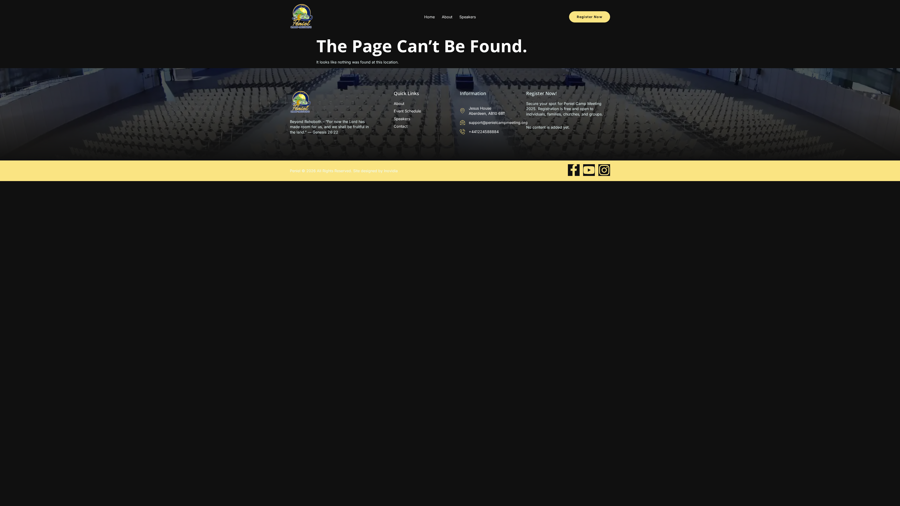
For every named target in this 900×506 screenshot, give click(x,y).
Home (429, 17)
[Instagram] (604, 170)
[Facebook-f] (574, 170)
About (447, 17)
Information (473, 93)
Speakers (467, 17)
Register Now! (541, 93)
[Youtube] (589, 170)
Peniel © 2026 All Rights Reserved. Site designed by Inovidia (344, 170)
